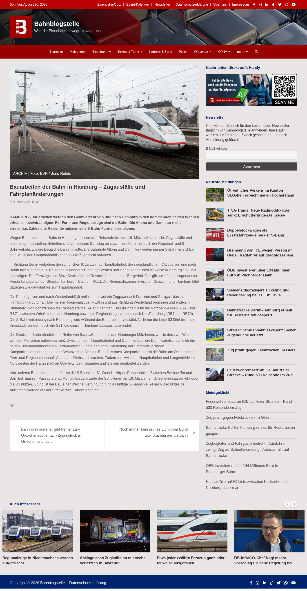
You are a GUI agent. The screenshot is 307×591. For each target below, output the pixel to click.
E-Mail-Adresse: (217, 148)
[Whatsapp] (286, 4)
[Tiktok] (273, 4)
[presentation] (287, 504)
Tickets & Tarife (128, 51)
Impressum (240, 4)
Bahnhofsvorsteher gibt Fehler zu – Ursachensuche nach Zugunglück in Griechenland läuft (51, 435)
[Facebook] (254, 4)
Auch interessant (25, 504)
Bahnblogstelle (57, 23)
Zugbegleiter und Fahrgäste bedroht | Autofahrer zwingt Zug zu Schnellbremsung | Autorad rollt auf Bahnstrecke (247, 449)
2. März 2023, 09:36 (26, 202)
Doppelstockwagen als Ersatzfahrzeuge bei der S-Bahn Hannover (255, 235)
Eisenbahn (99, 51)
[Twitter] (279, 4)
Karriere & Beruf (160, 51)
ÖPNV (222, 51)
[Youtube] (293, 4)
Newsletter (162, 4)
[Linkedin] (266, 4)
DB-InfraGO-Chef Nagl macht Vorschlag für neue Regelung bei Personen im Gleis (263, 563)
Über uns (220, 4)
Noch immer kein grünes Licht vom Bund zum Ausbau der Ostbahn (153, 432)
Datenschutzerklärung (192, 4)
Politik (183, 51)
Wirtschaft (201, 51)
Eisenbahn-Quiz (109, 4)
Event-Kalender (137, 4)
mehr (241, 51)
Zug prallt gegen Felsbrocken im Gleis (261, 350)
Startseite (56, 51)
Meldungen (78, 51)
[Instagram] (260, 4)
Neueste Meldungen (223, 182)
